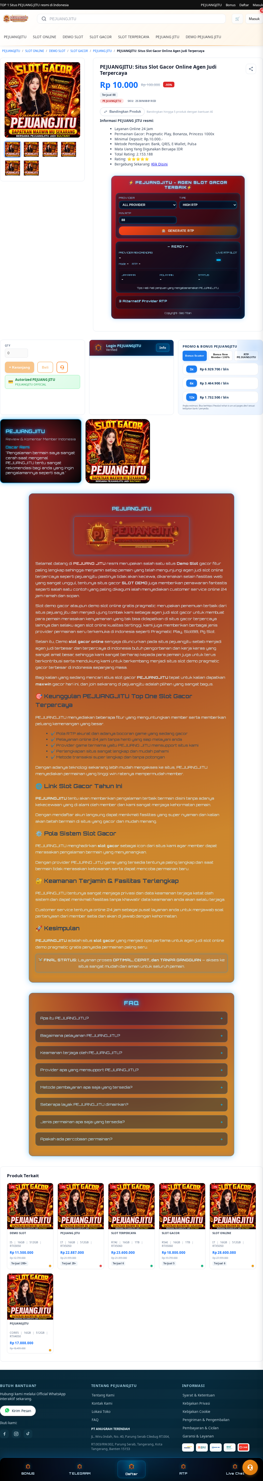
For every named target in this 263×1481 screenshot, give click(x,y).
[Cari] (43, 18)
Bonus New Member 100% (220, 356)
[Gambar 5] (12, 168)
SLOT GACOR (101, 36)
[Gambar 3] (50, 149)
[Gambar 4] (68, 149)
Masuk (258, 5)
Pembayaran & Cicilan (201, 1428)
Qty (8, 345)
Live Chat (235, 1473)
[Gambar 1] (12, 149)
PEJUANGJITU (211, 5)
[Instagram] (16, 1434)
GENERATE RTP (178, 231)
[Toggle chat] (250, 1467)
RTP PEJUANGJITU (246, 356)
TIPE (182, 197)
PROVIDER (127, 197)
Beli (45, 367)
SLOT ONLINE (44, 36)
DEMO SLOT (73, 36)
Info (162, 348)
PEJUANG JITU (167, 36)
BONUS (27, 1473)
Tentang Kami (103, 1395)
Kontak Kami (102, 1403)
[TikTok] (28, 1434)
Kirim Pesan (21, 1411)
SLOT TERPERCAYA (133, 36)
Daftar (244, 5)
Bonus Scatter (194, 355)
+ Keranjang (19, 367)
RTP (183, 1473)
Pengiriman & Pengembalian (206, 1419)
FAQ (95, 1419)
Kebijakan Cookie (196, 1411)
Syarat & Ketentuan (199, 1395)
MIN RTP (125, 213)
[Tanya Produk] (62, 367)
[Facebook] (4, 1434)
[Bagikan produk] (251, 69)
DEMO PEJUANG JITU (203, 36)
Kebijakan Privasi (196, 1403)
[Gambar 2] (31, 149)
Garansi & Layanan (198, 1436)
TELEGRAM (79, 1473)
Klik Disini (159, 164)
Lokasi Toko (101, 1411)
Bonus (231, 5)
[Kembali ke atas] (251, 1455)
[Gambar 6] (31, 168)
